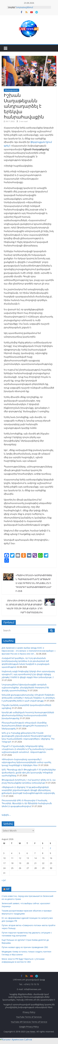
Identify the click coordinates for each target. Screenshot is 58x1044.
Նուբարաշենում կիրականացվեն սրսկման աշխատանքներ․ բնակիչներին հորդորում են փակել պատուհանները (25, 687)
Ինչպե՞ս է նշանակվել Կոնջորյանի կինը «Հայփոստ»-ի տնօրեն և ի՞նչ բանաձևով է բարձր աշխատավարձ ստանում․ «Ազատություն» (27, 749)
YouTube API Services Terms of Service (29, 1022)
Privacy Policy (29, 1012)
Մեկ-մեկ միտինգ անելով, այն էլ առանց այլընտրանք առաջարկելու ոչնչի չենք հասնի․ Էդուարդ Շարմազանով (24, 606)
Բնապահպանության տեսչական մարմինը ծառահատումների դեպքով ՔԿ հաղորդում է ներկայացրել (25, 725)
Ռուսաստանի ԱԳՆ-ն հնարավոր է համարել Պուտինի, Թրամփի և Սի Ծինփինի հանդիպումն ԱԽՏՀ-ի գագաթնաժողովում (27, 803)
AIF (8, 889)
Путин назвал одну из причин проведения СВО (25, 947)
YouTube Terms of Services (29, 1017)
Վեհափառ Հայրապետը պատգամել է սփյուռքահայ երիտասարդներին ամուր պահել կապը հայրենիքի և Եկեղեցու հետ (26, 762)
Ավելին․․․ (6, 814)
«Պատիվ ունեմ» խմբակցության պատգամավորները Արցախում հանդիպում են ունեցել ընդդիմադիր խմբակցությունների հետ (34, 583)
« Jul (4, 880)
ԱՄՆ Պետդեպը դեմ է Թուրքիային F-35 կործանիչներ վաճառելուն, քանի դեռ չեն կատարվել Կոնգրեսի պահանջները (29, 772)
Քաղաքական (11, 90)
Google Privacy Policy (29, 1026)
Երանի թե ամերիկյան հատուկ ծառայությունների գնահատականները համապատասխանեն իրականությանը (28, 715)
